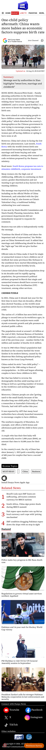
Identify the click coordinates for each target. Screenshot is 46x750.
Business (36, 471)
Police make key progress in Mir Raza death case (21, 561)
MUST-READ (8, 471)
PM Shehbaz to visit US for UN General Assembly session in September (19, 661)
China (25, 471)
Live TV (23, 13)
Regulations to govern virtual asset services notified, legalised (21, 594)
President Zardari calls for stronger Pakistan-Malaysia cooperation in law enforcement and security (22, 696)
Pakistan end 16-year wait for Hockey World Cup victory (21, 628)
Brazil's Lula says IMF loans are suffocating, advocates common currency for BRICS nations (21, 496)
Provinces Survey (34, 745)
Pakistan (33, 13)
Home (8, 13)
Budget (15, 13)
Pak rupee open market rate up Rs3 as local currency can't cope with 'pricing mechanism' (24, 514)
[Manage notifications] (5, 745)
